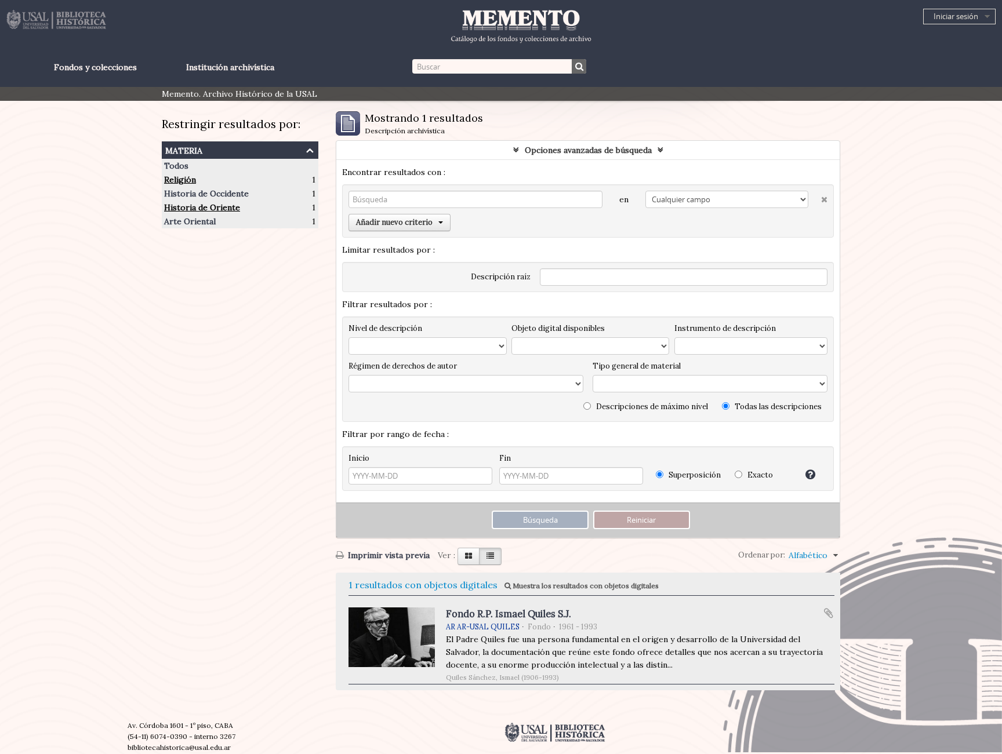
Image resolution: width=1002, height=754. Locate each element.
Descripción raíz (501, 277)
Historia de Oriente (202, 207)
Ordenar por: (761, 555)
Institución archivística (230, 67)
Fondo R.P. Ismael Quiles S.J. (508, 614)
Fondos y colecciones (95, 67)
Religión (180, 179)
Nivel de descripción (385, 328)
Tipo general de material (637, 366)
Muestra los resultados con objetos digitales (585, 585)
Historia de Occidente (206, 193)
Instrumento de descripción (725, 328)
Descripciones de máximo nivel (651, 406)
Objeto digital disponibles (558, 328)
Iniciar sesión (956, 16)
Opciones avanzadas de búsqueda (588, 150)
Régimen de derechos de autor (402, 366)
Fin (505, 458)
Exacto (759, 475)
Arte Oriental (190, 221)
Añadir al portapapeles (828, 613)
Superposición (694, 475)
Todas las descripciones (777, 406)
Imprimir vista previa (388, 555)
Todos (176, 166)
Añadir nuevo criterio (394, 222)
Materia (183, 149)
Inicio (358, 458)
